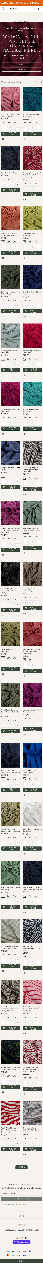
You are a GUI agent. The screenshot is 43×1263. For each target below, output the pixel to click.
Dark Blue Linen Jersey (9, 173)
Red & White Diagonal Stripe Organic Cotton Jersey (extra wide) (30, 1069)
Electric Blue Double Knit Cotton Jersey (31, 771)
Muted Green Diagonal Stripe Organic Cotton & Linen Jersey (9, 712)
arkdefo (13, 8)
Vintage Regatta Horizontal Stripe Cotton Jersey (10, 1068)
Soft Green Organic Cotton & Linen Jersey (10, 293)
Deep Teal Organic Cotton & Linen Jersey (32, 115)
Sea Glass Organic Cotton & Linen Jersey (32, 410)
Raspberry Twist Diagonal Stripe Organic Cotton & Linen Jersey (32, 175)
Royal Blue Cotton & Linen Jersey (32, 293)
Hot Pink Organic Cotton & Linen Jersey (32, 351)
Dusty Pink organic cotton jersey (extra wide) (10, 115)
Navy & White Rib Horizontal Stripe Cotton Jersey (31, 948)
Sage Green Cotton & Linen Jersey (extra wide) (32, 529)
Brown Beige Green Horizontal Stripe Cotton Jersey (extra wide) (9, 1009)
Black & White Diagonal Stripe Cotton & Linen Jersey (9, 591)
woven (21, 69)
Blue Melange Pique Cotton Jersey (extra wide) (10, 771)
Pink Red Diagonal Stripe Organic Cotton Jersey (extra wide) (31, 1009)
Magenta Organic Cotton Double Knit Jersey (31, 711)
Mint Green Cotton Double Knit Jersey (10, 889)
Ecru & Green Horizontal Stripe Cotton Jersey (9, 947)
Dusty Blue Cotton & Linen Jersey (10, 469)
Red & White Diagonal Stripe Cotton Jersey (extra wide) (8, 1130)
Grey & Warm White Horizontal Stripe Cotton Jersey (31, 1130)
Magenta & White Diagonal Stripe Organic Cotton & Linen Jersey (10, 530)
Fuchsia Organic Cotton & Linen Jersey (10, 410)
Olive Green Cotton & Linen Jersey (8, 650)
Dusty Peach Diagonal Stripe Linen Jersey (9, 234)
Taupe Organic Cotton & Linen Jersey (31, 590)
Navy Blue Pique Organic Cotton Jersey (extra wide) (32, 889)
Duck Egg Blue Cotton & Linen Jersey (9, 351)
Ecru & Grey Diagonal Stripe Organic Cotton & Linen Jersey (31, 470)
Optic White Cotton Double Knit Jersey (32, 830)
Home (17, 21)
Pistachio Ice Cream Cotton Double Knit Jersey (10, 830)
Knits (21, 64)
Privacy (22, 1204)
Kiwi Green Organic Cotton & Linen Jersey (32, 234)
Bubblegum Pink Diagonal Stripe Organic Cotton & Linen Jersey (32, 651)
